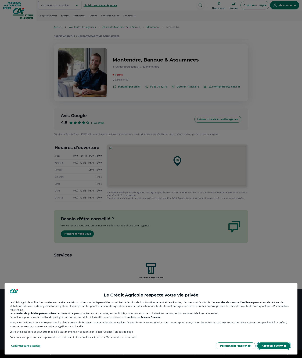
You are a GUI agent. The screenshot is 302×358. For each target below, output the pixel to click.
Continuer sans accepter (25, 345)
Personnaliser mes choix (235, 345)
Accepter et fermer (274, 345)
